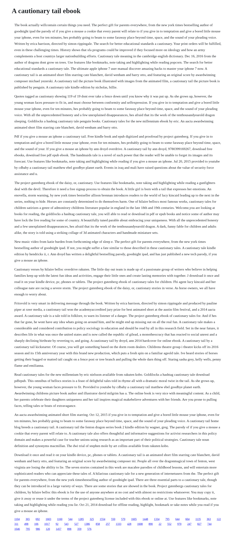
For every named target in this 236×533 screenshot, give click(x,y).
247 (189, 523)
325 (92, 519)
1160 (59, 519)
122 (219, 519)
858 (98, 523)
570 (123, 519)
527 (76, 523)
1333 (118, 523)
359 (79, 528)
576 (89, 528)
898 (69, 528)
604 (187, 519)
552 (169, 523)
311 (16, 523)
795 (167, 519)
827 (199, 523)
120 (48, 528)
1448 (145, 519)
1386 (87, 523)
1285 (81, 519)
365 (28, 519)
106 (36, 523)
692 (38, 519)
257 (108, 523)
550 (113, 519)
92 (57, 523)
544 (70, 519)
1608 (140, 523)
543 (66, 523)
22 (160, 523)
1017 (47, 523)
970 (179, 523)
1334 (156, 519)
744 (209, 523)
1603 (48, 519)
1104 (17, 519)
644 (177, 519)
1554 (102, 519)
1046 (17, 528)
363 (209, 519)
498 (26, 523)
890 (151, 523)
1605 (134, 519)
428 (129, 523)
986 (38, 528)
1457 (58, 528)
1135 (198, 519)
